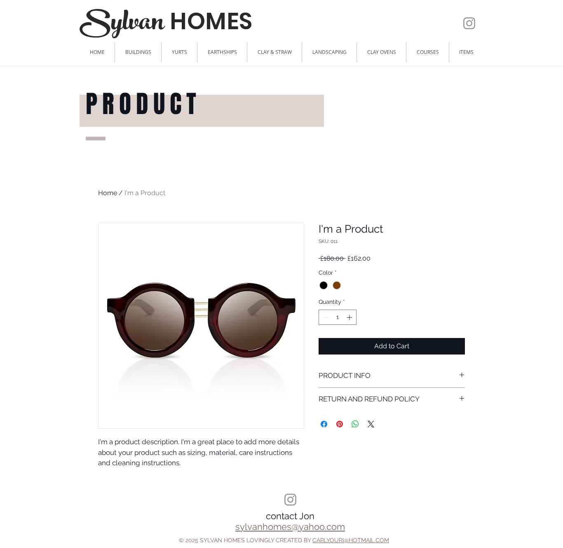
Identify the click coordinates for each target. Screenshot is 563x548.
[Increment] (350, 317)
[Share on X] (371, 424)
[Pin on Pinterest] (340, 424)
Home (107, 193)
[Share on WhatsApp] (355, 424)
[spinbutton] (337, 317)
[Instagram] (469, 23)
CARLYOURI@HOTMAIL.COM (350, 540)
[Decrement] (325, 317)
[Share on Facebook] (324, 424)
